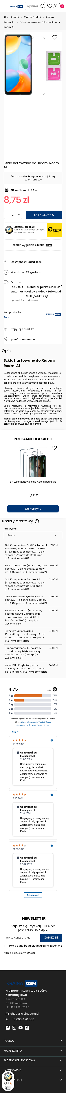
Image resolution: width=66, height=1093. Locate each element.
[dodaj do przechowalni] (55, 38)
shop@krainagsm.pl (24, 1014)
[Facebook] (8, 1027)
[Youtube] (21, 1027)
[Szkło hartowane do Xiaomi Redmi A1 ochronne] (33, 64)
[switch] (8, 1088)
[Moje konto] (55, 6)
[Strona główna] (16, 6)
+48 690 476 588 (22, 1019)
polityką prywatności (23, 952)
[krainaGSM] (53, 316)
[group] (33, 478)
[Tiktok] (27, 1027)
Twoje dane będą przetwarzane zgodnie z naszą (33, 949)
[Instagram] (14, 1027)
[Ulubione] (49, 6)
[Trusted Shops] (9, 230)
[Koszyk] (61, 5)
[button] (5, 6)
